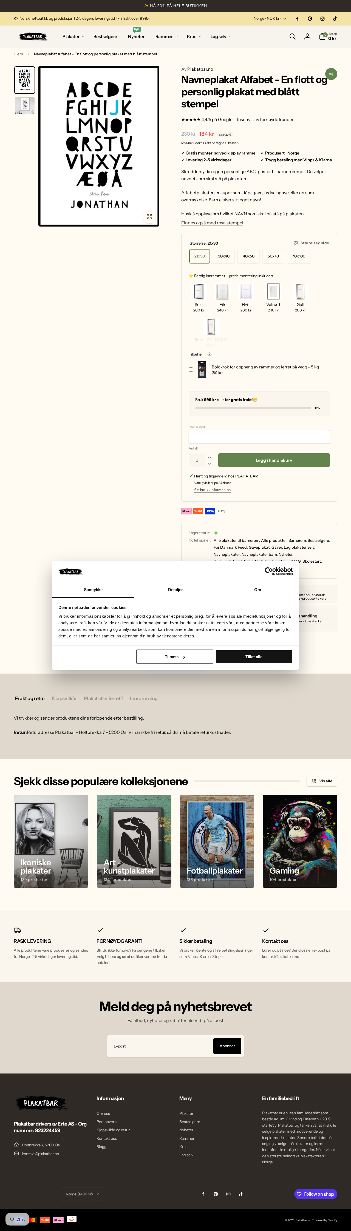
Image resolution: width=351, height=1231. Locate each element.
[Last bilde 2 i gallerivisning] (25, 105)
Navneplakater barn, (260, 554)
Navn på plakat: (197, 426)
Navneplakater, (227, 554)
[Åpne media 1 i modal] (98, 146)
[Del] (331, 74)
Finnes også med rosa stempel (212, 222)
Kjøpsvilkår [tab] (64, 698)
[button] (72, 36)
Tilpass (172, 656)
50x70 (273, 256)
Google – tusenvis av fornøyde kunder (256, 119)
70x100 (298, 256)
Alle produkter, (274, 540)
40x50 (248, 256)
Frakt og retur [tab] (30, 698)
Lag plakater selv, (299, 547)
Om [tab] (257, 589)
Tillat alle (253, 656)
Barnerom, (297, 540)
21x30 (199, 256)
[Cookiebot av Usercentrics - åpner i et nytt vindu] (269, 571)
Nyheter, (286, 554)
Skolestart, (312, 561)
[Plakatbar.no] (41, 1109)
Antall (193, 448)
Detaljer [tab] (175, 589)
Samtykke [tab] (93, 589)
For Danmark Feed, (231, 547)
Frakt (207, 143)
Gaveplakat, (260, 547)
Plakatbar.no (197, 69)
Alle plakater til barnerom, (237, 540)
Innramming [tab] (144, 698)
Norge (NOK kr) (267, 18)
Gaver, (277, 547)
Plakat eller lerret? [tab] (103, 698)
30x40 (224, 256)
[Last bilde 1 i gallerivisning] (25, 80)
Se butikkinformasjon (212, 490)
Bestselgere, (319, 540)
